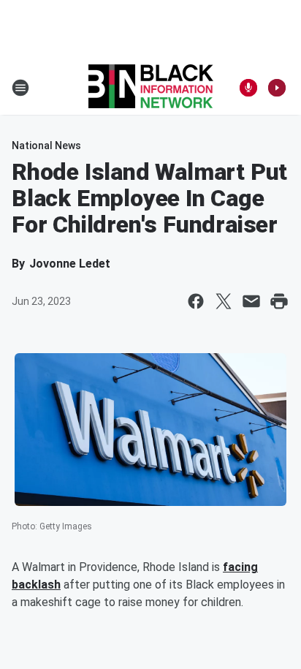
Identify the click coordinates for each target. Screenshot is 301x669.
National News (46, 145)
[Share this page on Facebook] (196, 301)
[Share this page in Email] (251, 301)
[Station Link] (150, 87)
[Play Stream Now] (277, 88)
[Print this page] (279, 301)
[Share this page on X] (223, 301)
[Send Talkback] (248, 88)
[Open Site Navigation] (20, 88)
